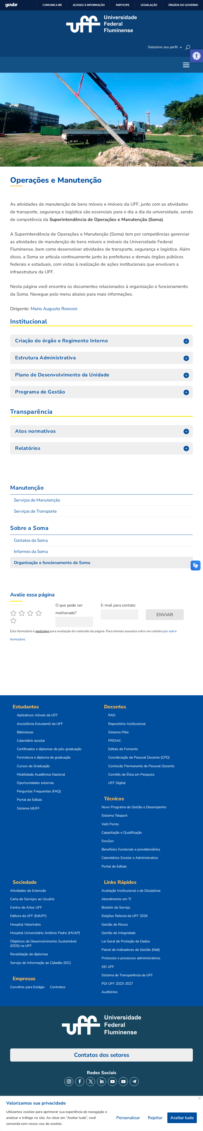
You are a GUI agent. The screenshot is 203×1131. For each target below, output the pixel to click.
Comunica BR (52, 5)
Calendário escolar (31, 741)
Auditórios (110, 992)
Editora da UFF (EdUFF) (28, 916)
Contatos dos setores (101, 1055)
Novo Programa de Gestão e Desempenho (134, 807)
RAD (111, 715)
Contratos (57, 987)
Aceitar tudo (182, 1118)
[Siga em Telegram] (134, 1081)
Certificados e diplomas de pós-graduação (49, 749)
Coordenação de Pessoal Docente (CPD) (139, 757)
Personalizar (128, 1118)
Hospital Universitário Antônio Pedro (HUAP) (45, 933)
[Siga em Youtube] (112, 1081)
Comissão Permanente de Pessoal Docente (141, 766)
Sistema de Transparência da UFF (127, 975)
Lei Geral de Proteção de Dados (126, 941)
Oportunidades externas (35, 783)
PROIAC (114, 741)
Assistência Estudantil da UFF (40, 724)
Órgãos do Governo (183, 5)
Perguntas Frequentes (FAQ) (39, 791)
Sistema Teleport (114, 815)
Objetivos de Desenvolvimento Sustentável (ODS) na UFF (43, 943)
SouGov (108, 841)
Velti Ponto (110, 824)
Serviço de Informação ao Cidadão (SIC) (40, 963)
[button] (196, 55)
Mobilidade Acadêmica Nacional (41, 774)
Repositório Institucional (127, 724)
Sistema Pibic (118, 732)
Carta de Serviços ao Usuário (32, 899)
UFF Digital (117, 783)
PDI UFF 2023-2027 (117, 983)
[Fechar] (200, 1098)
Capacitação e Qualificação (122, 832)
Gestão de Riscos (115, 924)
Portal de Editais (29, 800)
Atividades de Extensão (28, 891)
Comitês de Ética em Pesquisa (131, 774)
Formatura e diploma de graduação (44, 757)
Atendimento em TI (116, 899)
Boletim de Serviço (116, 907)
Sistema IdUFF (28, 808)
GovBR (11, 5)
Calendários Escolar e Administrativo (130, 858)
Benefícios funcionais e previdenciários (131, 849)
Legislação (149, 5)
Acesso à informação (89, 5)
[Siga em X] (90, 1081)
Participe (122, 5)
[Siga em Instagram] (68, 1081)
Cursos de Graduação (33, 766)
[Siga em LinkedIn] (101, 1081)
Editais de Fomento (123, 749)
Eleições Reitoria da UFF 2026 (125, 916)
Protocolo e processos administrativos (131, 958)
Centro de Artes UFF (26, 907)
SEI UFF (108, 967)
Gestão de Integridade (118, 933)
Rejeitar (155, 1118)
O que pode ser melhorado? (69, 609)
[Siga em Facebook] (79, 1081)
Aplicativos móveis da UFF (37, 715)
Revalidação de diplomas (29, 954)
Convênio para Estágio (27, 987)
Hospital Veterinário (25, 924)
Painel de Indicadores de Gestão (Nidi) (131, 950)
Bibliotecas (25, 732)
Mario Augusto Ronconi (54, 309)
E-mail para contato (118, 605)
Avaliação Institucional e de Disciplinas (131, 891)
